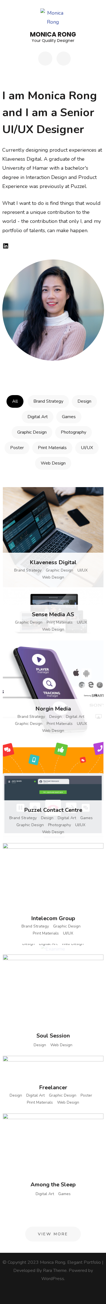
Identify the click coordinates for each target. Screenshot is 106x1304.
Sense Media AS (53, 614)
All (15, 401)
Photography (73, 432)
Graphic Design (32, 432)
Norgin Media (53, 709)
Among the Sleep (53, 1184)
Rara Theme (55, 1270)
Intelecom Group (53, 918)
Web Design (53, 463)
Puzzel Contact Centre (53, 810)
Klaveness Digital (53, 562)
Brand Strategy (48, 401)
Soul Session (53, 1035)
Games (69, 417)
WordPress (52, 1279)
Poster (17, 448)
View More (53, 1234)
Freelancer (53, 1087)
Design (84, 401)
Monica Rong (53, 34)
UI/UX (87, 448)
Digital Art (37, 417)
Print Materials (52, 448)
